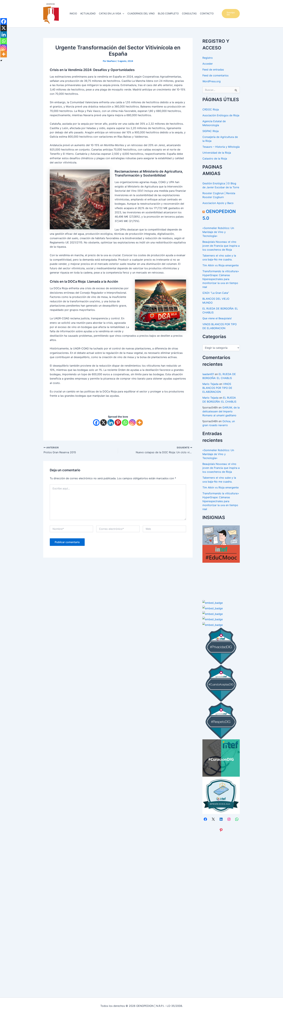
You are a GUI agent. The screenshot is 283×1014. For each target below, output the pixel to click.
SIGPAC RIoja (210, 131)
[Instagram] (132, 422)
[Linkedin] (110, 422)
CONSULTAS (189, 13)
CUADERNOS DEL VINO (141, 13)
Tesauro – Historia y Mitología (221, 146)
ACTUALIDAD (88, 13)
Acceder (207, 63)
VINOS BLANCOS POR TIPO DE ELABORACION (217, 387)
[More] (139, 422)
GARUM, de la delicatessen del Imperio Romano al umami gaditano (221, 411)
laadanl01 (208, 374)
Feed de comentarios (215, 75)
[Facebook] (96, 422)
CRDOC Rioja (210, 109)
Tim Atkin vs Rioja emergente (220, 265)
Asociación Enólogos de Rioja (220, 115)
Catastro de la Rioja (214, 158)
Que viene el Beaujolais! (217, 318)
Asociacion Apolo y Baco (218, 203)
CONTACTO (207, 13)
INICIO (73, 13)
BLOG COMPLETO (168, 13)
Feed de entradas (213, 69)
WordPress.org (211, 81)
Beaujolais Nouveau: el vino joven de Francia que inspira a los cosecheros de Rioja (221, 245)
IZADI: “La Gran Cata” (215, 292)
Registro (207, 57)
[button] (231, 13)
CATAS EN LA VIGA (110, 13)
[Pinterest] (118, 422)
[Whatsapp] (125, 422)
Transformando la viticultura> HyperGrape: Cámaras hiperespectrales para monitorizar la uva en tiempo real (220, 279)
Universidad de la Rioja (216, 152)
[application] (122, 13)
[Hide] (1, 60)
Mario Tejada (210, 384)
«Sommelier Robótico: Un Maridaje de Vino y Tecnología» (218, 232)
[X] (103, 422)
